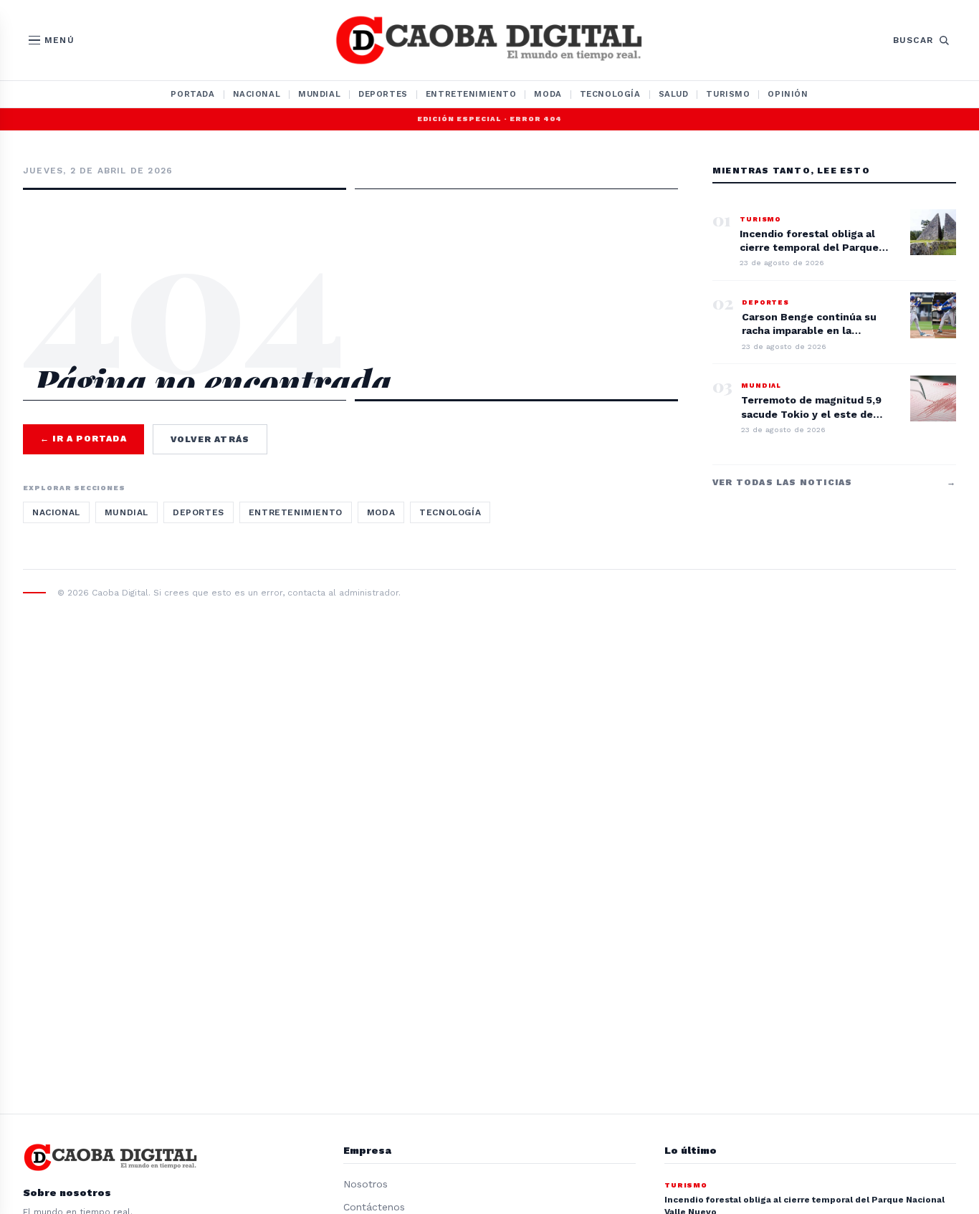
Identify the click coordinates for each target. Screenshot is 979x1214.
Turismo (728, 94)
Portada (192, 94)
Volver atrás (210, 439)
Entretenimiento (471, 94)
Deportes (383, 94)
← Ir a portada (83, 439)
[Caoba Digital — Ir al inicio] (489, 40)
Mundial (319, 94)
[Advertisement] (350, 252)
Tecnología (610, 94)
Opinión (788, 94)
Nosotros (365, 1184)
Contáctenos (374, 1207)
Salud (674, 94)
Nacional (257, 94)
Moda (547, 94)
